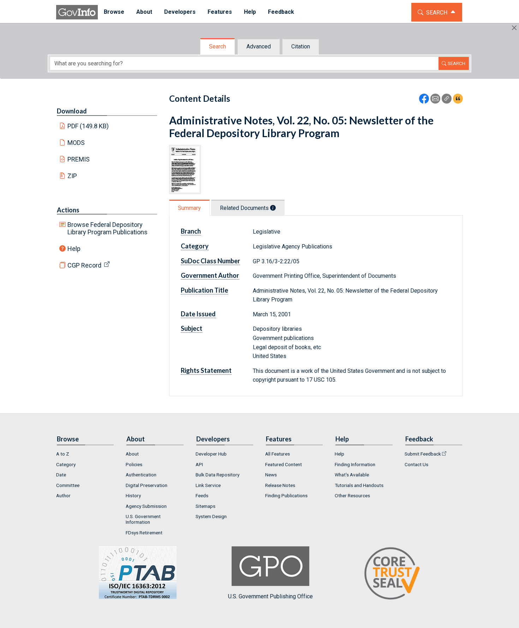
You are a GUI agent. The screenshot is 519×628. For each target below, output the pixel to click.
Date (61, 474)
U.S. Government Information (143, 519)
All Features (277, 454)
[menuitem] (114, 12)
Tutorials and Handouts (359, 485)
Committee (67, 485)
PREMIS (78, 159)
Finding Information (355, 464)
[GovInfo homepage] (77, 12)
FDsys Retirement (144, 532)
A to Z (62, 454)
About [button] (144, 11)
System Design (211, 516)
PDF (88, 126)
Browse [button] (114, 11)
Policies (134, 464)
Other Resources (352, 495)
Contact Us (416, 464)
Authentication (141, 474)
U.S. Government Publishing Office (270, 596)
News (271, 474)
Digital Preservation (146, 485)
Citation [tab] (300, 46)
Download (72, 111)
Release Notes (280, 485)
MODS (76, 142)
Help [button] (250, 11)
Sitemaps (205, 506)
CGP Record (84, 265)
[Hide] (514, 28)
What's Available (352, 474)
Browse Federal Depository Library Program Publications (107, 228)
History (133, 495)
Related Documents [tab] (245, 208)
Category (66, 464)
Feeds (202, 495)
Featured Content (283, 464)
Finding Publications (286, 495)
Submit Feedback (423, 454)
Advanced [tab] (258, 46)
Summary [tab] (189, 208)
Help (73, 248)
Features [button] (220, 11)
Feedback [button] (281, 11)
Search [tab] (217, 46)
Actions (68, 210)
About (132, 454)
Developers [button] (180, 11)
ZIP (72, 176)
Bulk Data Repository (217, 474)
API (199, 464)
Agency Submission (146, 506)
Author (63, 495)
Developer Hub (211, 454)
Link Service (208, 485)
